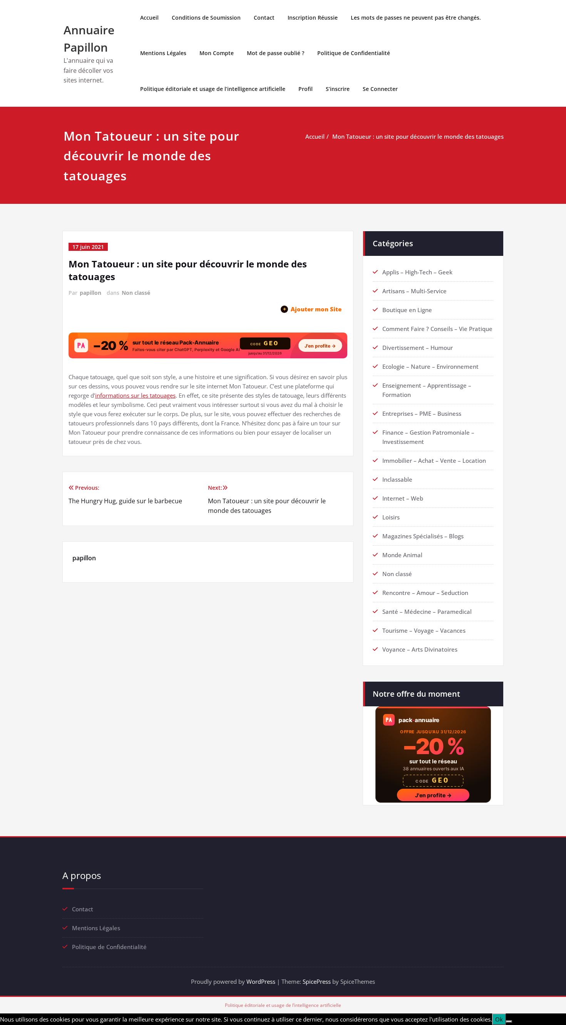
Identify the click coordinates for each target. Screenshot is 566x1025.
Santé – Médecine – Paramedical (427, 611)
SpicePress (317, 981)
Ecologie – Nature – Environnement (430, 366)
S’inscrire (338, 88)
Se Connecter (380, 88)
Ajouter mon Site (312, 309)
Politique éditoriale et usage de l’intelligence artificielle (212, 88)
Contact (264, 17)
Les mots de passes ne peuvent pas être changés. (416, 17)
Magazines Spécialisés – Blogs (423, 536)
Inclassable (397, 479)
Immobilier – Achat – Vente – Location (434, 460)
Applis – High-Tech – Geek (417, 272)
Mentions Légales (163, 53)
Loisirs (391, 517)
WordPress (260, 981)
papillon (90, 292)
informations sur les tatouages (135, 395)
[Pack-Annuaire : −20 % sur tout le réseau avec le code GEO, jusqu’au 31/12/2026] (208, 345)
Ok (499, 1019)
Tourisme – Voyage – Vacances (424, 630)
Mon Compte (216, 53)
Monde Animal (402, 555)
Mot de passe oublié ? (275, 53)
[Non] (509, 1021)
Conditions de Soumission (206, 17)
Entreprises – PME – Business (421, 413)
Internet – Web (402, 498)
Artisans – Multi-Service (414, 291)
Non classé (136, 292)
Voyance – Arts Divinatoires (419, 649)
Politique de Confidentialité (353, 53)
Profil (305, 88)
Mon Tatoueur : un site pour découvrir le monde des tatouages (418, 136)
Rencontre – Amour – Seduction (425, 593)
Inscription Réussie (313, 17)
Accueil (149, 17)
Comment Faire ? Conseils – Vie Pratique (437, 329)
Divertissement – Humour (417, 347)
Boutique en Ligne (407, 310)
